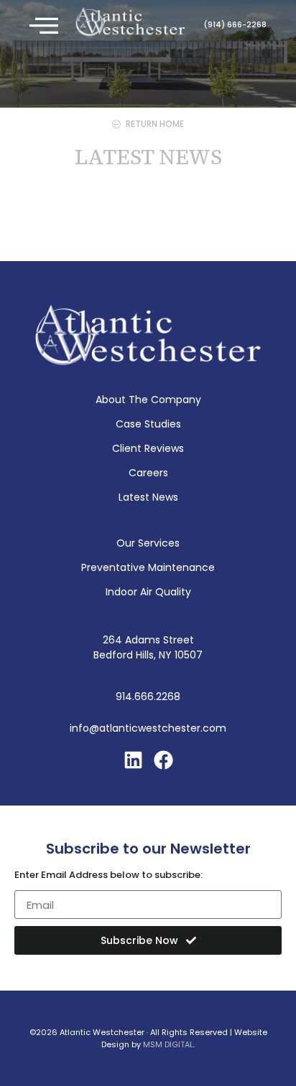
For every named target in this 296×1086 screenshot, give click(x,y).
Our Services (148, 543)
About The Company (148, 399)
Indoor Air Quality (148, 592)
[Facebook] (163, 760)
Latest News (148, 497)
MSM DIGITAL (168, 1044)
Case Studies (148, 424)
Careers (148, 473)
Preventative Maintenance (148, 567)
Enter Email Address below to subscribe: (108, 876)
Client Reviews (148, 448)
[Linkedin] (133, 760)
